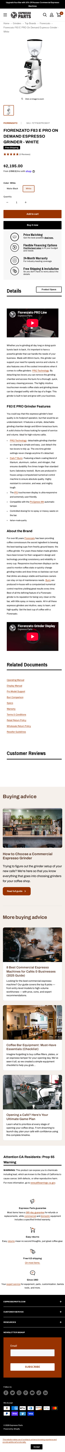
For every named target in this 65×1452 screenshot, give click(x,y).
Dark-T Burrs (16, 458)
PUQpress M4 (37, 502)
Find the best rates (32, 248)
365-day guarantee (35, 1212)
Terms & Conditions (16, 714)
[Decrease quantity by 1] (7, 202)
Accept (36, 1447)
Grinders (17, 23)
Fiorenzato (45, 23)
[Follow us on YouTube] (32, 1392)
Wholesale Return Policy (19, 726)
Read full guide (14, 891)
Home (6, 23)
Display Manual (14, 686)
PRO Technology (40, 370)
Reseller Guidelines (16, 732)
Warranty (11, 709)
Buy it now (32, 225)
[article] (32, 964)
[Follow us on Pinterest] (25, 1392)
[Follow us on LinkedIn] (45, 1392)
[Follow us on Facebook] (5, 1392)
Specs (10, 703)
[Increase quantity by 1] (25, 202)
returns (11, 1241)
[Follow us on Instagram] (19, 1392)
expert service (13, 1284)
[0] (59, 15)
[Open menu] (5, 14)
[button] (32, 154)
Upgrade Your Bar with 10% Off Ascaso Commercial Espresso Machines (32, 4)
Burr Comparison (15, 697)
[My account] (51, 15)
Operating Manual (15, 680)
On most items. (32, 1263)
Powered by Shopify (11, 1429)
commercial (30, 1216)
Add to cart (32, 214)
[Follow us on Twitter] (12, 1392)
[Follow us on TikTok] (38, 1392)
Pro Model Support (16, 691)
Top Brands (30, 23)
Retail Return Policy (16, 720)
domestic (45, 1216)
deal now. (49, 238)
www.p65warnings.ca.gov (43, 1183)
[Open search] (45, 15)
